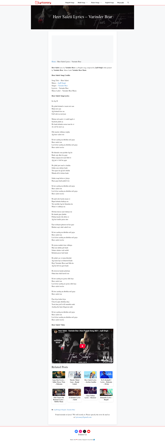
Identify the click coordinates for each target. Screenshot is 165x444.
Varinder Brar (63, 85)
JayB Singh (62, 83)
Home (54, 61)
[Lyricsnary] (43, 2)
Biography (120, 2)
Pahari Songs (95, 2)
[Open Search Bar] (128, 2)
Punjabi (63, 410)
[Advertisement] (82, 47)
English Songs (109, 2)
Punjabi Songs (69, 2)
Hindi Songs (81, 2)
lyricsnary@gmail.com (83, 417)
